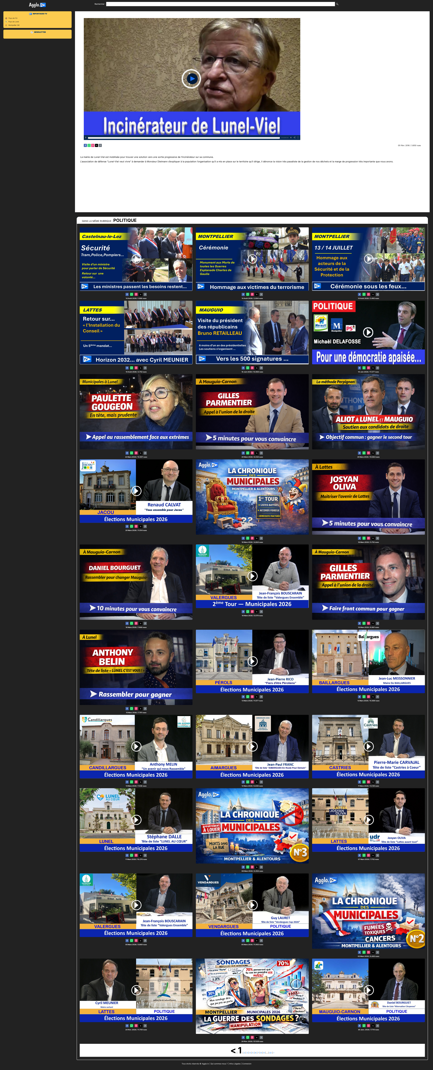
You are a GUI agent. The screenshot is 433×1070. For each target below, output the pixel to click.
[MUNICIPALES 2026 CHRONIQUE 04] (252, 497)
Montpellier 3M (13, 25)
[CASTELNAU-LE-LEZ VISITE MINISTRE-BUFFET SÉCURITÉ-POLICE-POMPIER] (136, 259)
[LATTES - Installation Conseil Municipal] (136, 332)
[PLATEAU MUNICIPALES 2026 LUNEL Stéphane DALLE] (136, 820)
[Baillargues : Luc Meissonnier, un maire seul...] (368, 661)
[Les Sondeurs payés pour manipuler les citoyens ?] (252, 996)
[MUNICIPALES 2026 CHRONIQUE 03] (252, 826)
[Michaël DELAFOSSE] (368, 332)
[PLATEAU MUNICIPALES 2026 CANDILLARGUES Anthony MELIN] (136, 746)
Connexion (246, 1064)
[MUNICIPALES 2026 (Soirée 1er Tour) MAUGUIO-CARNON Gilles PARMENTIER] (368, 582)
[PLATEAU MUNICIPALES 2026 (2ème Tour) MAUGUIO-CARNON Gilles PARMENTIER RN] (252, 412)
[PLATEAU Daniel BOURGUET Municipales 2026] (368, 990)
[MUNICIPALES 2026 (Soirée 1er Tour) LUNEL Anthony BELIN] (136, 667)
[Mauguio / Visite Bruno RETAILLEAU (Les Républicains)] (252, 332)
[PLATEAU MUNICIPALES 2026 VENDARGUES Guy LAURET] (252, 905)
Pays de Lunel (13, 22)
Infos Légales (235, 1064)
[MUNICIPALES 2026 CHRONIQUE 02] (368, 911)
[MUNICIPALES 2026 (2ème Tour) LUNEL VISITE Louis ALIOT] (368, 412)
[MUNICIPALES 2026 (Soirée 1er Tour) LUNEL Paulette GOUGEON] (136, 412)
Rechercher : (100, 4)
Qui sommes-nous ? (219, 1064)
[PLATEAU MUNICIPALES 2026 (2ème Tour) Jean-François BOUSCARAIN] (252, 576)
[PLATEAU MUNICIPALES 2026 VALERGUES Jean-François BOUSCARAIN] (136, 905)
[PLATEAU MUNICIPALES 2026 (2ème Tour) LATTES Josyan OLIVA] (368, 497)
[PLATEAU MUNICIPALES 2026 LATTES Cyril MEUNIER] (136, 990)
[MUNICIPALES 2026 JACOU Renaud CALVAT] (136, 491)
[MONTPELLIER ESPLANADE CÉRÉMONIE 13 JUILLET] (368, 259)
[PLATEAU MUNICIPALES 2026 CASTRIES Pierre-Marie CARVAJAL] (368, 746)
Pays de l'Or (13, 18)
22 (270, 1053)
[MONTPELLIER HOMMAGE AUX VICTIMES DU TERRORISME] (252, 259)
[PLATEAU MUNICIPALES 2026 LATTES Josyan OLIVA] (368, 820)
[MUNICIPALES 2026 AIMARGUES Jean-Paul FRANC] (252, 746)
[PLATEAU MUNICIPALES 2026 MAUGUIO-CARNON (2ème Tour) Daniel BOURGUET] (136, 582)
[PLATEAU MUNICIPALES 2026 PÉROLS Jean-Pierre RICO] (252, 661)
